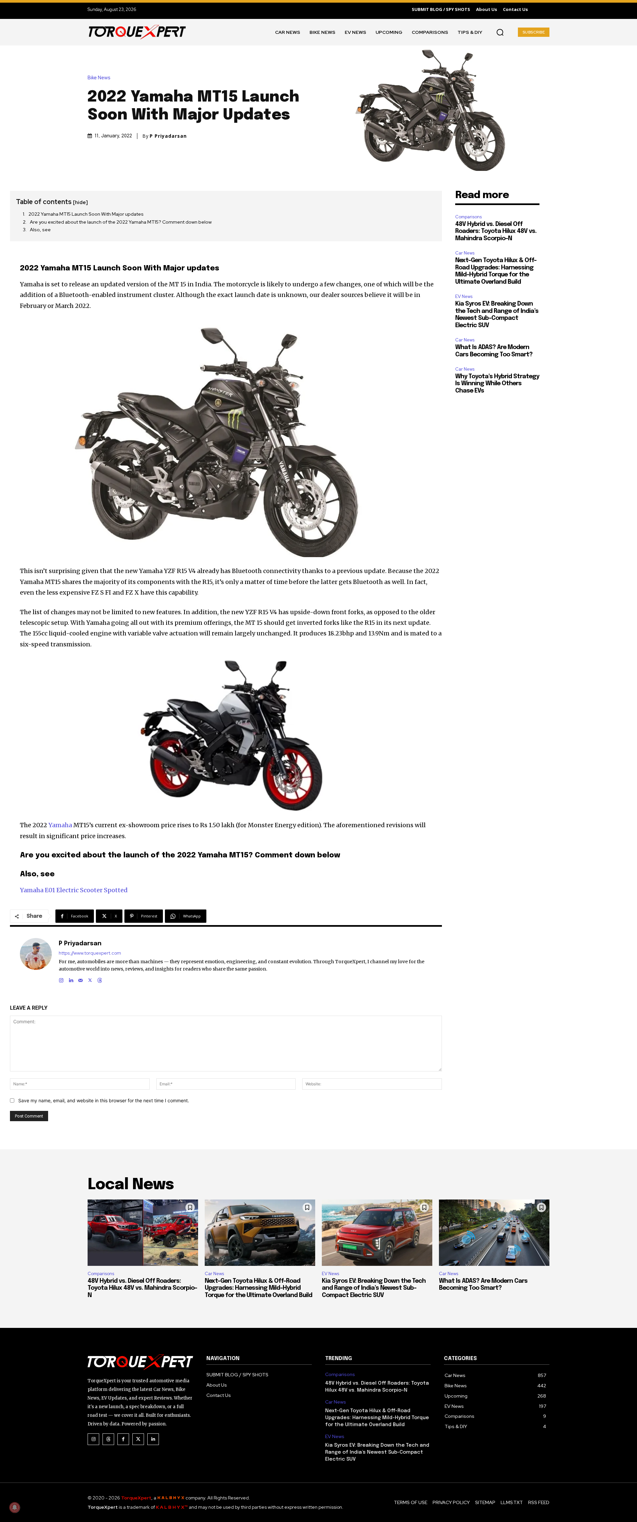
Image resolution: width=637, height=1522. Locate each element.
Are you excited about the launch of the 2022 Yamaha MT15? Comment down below (121, 222)
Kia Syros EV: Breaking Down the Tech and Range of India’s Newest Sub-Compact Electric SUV (374, 1288)
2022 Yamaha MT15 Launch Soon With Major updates (86, 214)
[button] (500, 32)
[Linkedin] (70, 979)
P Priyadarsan (168, 136)
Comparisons (468, 217)
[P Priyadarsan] (36, 960)
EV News (463, 296)
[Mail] (80, 979)
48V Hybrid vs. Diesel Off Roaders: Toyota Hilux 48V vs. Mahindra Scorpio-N (495, 231)
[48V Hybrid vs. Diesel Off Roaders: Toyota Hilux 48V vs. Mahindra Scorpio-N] (143, 1232)
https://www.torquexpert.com (90, 953)
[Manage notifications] (14, 1507)
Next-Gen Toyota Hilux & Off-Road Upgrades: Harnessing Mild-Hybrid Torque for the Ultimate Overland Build (258, 1288)
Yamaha (60, 825)
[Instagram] (61, 979)
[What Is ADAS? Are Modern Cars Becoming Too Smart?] (494, 1232)
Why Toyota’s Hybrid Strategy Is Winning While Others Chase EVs (497, 384)
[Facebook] (123, 1439)
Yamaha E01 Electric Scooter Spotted (74, 890)
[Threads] (99, 979)
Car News (464, 253)
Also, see (40, 230)
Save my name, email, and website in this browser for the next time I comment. (103, 1100)
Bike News (99, 77)
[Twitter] (138, 1439)
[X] (90, 979)
